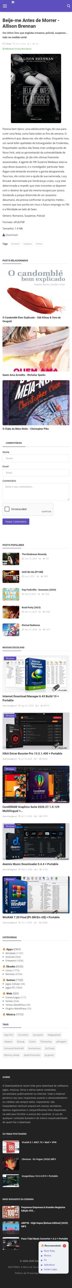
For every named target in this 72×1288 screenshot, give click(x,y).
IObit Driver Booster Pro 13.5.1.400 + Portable (32, 753)
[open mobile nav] (5, 6)
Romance (15, 243)
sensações (38, 1034)
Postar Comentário (16, 521)
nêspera (8, 1041)
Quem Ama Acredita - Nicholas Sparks (24, 374)
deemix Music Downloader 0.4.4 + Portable (30, 864)
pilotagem (61, 1041)
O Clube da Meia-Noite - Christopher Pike (26, 428)
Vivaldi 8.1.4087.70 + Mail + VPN (39, 1142)
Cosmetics (23, 1034)
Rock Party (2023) (31, 607)
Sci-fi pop (49, 1048)
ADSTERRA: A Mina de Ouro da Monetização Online (36, 1267)
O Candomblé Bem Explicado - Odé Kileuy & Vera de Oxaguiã (32, 319)
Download (12, 235)
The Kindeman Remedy (34, 554)
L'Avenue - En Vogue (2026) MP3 (39, 1159)
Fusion (32, 1041)
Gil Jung (20, 1041)
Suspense (28, 243)
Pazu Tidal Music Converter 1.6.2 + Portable (44, 1238)
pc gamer (49, 1055)
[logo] (36, 6)
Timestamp (46, 1041)
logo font (8, 1034)
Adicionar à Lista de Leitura (18, 48)
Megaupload (54, 1034)
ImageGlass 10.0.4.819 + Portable (40, 1176)
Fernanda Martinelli (14, 1048)
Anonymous (34, 1048)
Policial (39, 243)
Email (6, 466)
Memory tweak (11, 1055)
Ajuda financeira (32, 1055)
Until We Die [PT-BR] (32, 572)
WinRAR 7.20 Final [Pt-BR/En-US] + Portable (31, 917)
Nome (6, 452)
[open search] (68, 6)
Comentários (14, 442)
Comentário (9, 480)
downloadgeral (10, 705)
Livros (8, 43)
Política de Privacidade (27, 1273)
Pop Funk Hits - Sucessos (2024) (39, 589)
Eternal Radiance (31, 625)
